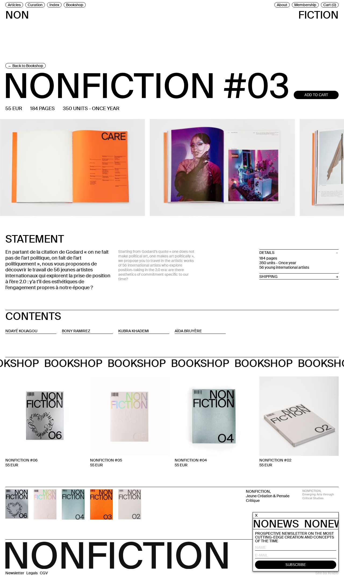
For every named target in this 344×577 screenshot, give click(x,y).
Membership (305, 4)
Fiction (318, 14)
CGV (44, 573)
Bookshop (74, 4)
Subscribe (295, 565)
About (282, 4)
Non (17, 14)
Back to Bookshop (27, 65)
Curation (35, 4)
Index (54, 4)
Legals (32, 573)
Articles (14, 4)
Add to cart (316, 95)
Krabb (333, 573)
